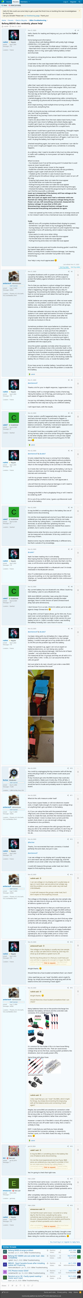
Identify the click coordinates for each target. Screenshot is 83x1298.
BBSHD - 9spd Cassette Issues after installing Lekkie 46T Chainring (26, 1264)
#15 (71, 988)
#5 (72, 451)
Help (70, 1292)
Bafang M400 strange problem (20, 1250)
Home (8, 2)
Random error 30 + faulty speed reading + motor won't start (25, 1277)
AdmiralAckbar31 (14, 1267)
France (12, 50)
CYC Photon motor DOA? (18, 1271)
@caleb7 (42, 454)
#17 (71, 1179)
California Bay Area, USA (17, 790)
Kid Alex (11, 1253)
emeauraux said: (36, 1209)
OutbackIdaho (71, 1273)
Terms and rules (50, 1292)
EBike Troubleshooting (32, 1253)
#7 (72, 549)
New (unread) (15, 5)
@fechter (31, 842)
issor (10, 1280)
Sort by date (64, 267)
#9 (72, 629)
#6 (72, 507)
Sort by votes (75, 267)
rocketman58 (13, 1273)
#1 (78, 30)
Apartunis (72, 1258)
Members (24, 2)
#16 (71, 1146)
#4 (72, 413)
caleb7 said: (34, 1150)
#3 (72, 380)
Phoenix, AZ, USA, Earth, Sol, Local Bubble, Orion (13, 294)
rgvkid (10, 1260)
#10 (71, 768)
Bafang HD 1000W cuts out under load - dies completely (26, 1257)
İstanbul (12, 433)
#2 (72, 271)
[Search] (79, 2)
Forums (16, 2)
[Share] (75, 30)
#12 (71, 839)
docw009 (73, 1278)
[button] (29, 2)
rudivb (6, 26)
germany (12, 1198)
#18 (71, 1205)
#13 (71, 874)
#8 (72, 587)
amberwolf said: (36, 946)
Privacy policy (62, 1292)
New (5, 5)
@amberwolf (32, 383)
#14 (71, 942)
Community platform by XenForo (41, 1296)
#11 (71, 795)
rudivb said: (34, 878)
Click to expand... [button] (50, 963)
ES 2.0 (5, 1292)
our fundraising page (32, 16)
